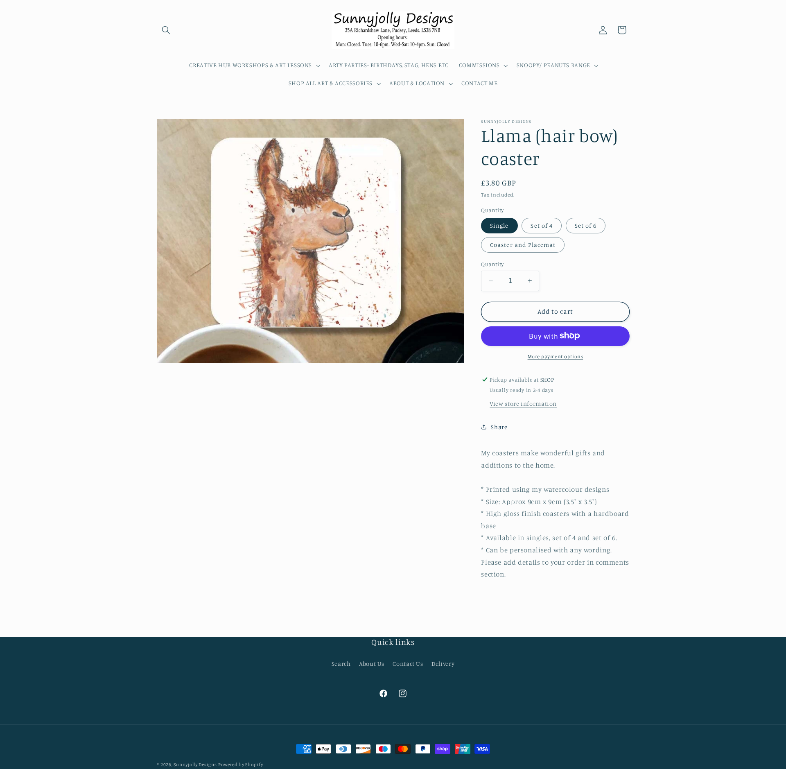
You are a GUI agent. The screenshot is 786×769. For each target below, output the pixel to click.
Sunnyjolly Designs (195, 764)
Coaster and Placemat (523, 244)
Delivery (442, 663)
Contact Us (408, 663)
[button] (166, 29)
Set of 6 (585, 225)
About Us (371, 663)
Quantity (492, 264)
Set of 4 (541, 225)
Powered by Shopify (240, 764)
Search (341, 663)
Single (499, 225)
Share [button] (499, 426)
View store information (523, 403)
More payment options (555, 356)
